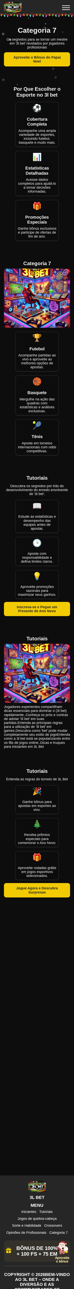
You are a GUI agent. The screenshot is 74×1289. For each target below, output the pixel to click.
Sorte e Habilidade (26, 1225)
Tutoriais (46, 1212)
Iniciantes (28, 1212)
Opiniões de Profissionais (26, 1233)
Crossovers (53, 1225)
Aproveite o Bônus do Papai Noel (37, 59)
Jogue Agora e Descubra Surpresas (37, 890)
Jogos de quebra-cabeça (37, 1219)
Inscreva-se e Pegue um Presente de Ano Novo (37, 609)
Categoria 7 (58, 1233)
